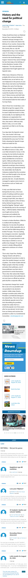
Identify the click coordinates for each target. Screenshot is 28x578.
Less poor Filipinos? (16, 489)
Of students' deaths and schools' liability (18, 511)
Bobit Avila (19, 25)
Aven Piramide (22, 538)
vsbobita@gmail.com (16, 316)
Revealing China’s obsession (16, 534)
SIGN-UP (9, 363)
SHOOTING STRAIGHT (8, 25)
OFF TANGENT (14, 538)
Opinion (5, 11)
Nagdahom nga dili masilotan (16, 468)
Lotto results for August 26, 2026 (18, 557)
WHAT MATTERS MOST (16, 514)
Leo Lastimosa (14, 472)
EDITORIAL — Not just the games (11, 448)
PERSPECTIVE (14, 491)
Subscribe (23, 4)
